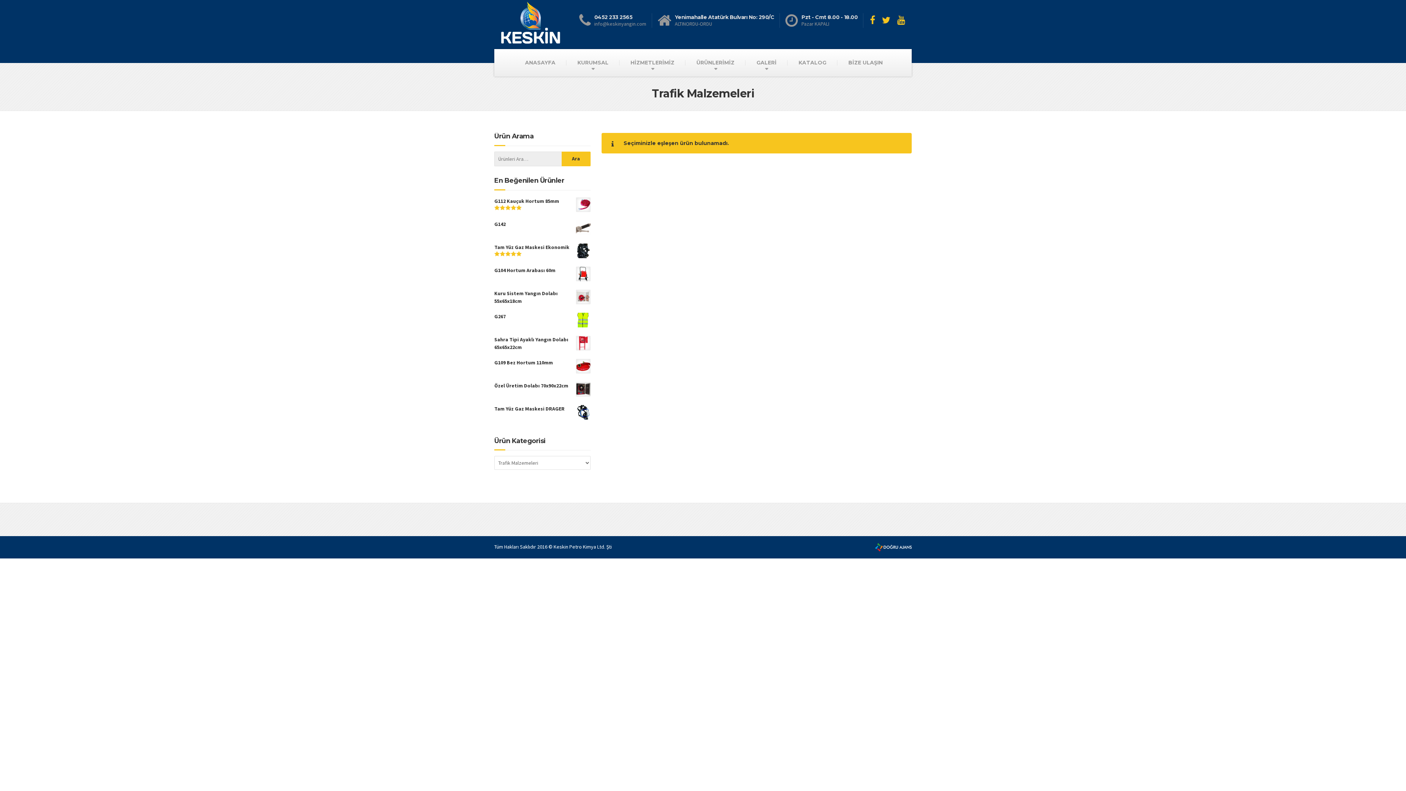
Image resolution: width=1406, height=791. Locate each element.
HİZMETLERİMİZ (652, 62)
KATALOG (812, 62)
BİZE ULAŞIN (865, 62)
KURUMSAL (593, 62)
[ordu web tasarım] (893, 546)
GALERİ (766, 62)
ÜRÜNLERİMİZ (715, 62)
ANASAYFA (540, 62)
